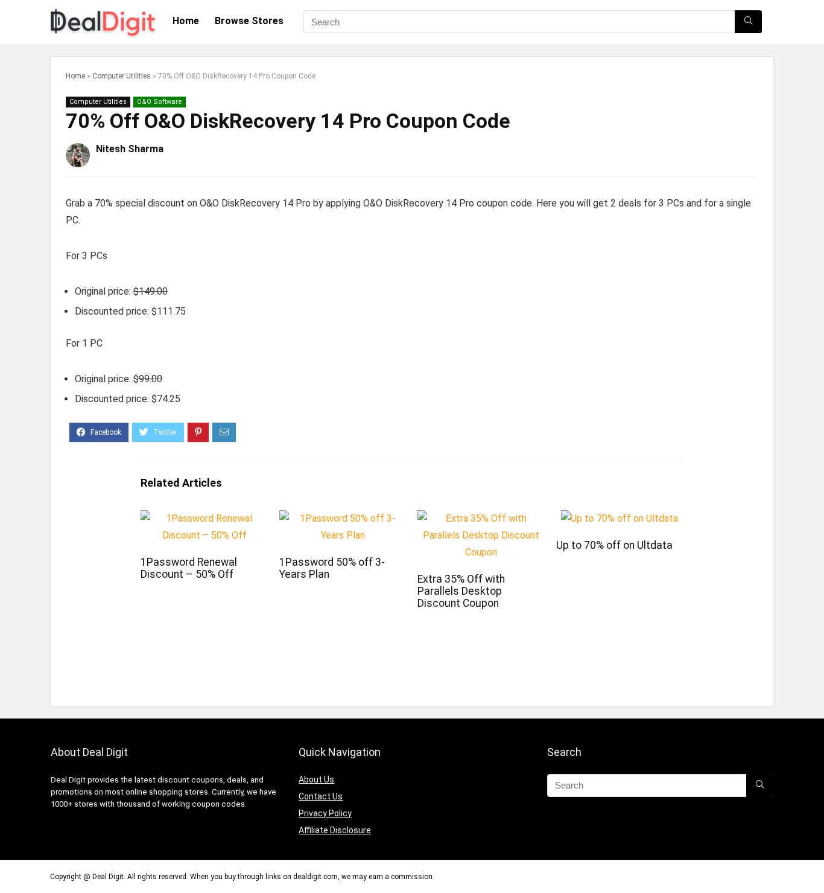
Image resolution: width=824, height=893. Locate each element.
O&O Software (159, 102)
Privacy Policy (325, 813)
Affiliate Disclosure (335, 830)
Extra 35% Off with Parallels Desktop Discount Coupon (461, 591)
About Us (316, 779)
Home (186, 21)
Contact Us (321, 796)
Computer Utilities (121, 76)
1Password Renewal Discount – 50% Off (189, 568)
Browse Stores (249, 21)
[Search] (748, 21)
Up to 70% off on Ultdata (614, 545)
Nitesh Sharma (129, 149)
